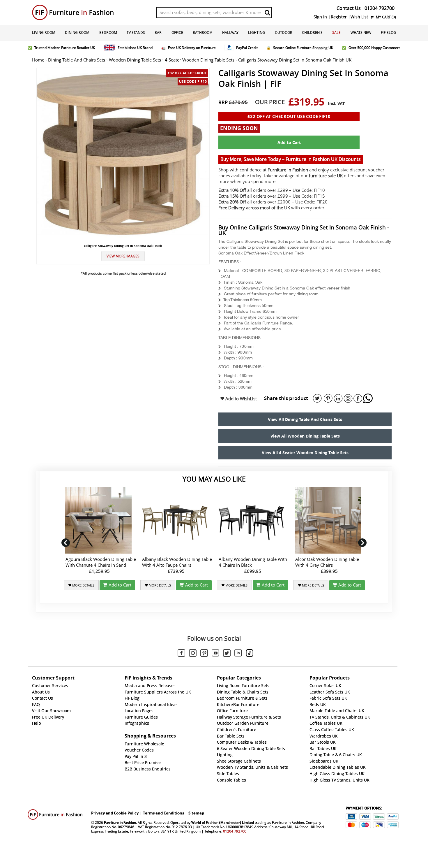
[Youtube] (215, 654)
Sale (336, 32)
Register (339, 17)
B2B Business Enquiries (148, 769)
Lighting (256, 32)
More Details (82, 585)
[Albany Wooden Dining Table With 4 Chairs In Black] (252, 520)
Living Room (43, 32)
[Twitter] (227, 654)
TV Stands (136, 32)
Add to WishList (240, 398)
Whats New (361, 32)
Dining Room (77, 32)
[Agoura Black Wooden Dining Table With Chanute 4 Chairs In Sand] (99, 520)
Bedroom (108, 32)
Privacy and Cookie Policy (115, 813)
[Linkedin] (238, 654)
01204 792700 (234, 831)
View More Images (123, 256)
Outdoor (283, 32)
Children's (312, 32)
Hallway (230, 32)
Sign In (320, 17)
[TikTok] (249, 654)
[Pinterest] (204, 654)
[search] (267, 12)
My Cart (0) (385, 17)
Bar (158, 32)
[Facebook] (181, 654)
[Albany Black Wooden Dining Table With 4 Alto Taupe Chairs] (176, 520)
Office (177, 32)
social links (317, 398)
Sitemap (196, 813)
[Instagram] (193, 654)
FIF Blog (388, 32)
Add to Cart (289, 142)
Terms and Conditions (163, 813)
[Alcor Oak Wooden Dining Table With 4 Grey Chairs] (329, 520)
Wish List (359, 17)
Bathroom (203, 32)
